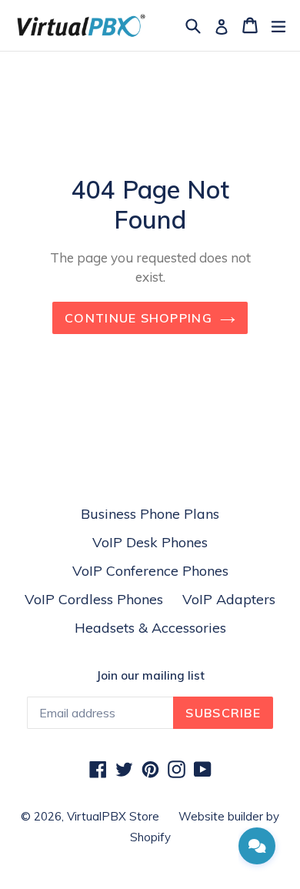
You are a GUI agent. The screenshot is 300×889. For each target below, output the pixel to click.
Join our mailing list (150, 676)
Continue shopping (138, 318)
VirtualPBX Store (113, 816)
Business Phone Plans (150, 514)
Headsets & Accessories (150, 628)
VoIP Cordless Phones (94, 599)
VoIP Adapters (228, 599)
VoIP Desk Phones (150, 542)
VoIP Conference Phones (150, 571)
